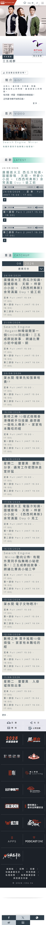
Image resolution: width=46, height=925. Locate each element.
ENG (29, 3)
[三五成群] (4, 200)
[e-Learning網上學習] (34, 773)
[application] (23, 129)
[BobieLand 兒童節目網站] (34, 756)
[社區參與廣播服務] (34, 789)
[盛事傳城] (34, 823)
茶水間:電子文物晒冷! (21, 604)
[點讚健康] (12, 756)
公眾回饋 (37, 728)
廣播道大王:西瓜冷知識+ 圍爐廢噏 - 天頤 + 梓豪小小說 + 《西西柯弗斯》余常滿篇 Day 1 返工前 (23, 177)
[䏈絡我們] (9, 728)
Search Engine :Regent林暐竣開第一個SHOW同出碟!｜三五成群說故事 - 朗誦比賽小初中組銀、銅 (22, 335)
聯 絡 (14, 728)
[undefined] (24, 3)
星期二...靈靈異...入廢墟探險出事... (22, 683)
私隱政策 (11, 875)
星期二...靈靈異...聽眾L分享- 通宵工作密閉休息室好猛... (23, 467)
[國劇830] (12, 773)
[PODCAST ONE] (34, 839)
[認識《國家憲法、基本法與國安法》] (34, 806)
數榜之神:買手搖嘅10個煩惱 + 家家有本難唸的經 (22, 643)
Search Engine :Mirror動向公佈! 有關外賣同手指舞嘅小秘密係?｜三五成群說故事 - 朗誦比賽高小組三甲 (22, 561)
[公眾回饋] (30, 728)
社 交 (36, 723)
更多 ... (5, 715)
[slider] (20, 187)
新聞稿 (11, 869)
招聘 (23, 869)
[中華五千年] (12, 856)
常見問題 (31, 872)
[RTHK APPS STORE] (12, 839)
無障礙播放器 (29, 875)
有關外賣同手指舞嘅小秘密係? (19, 147)
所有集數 (8, 57)
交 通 (14, 723)
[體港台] (34, 739)
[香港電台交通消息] (9, 723)
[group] (36, 187)
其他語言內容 (21, 878)
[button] (23, 129)
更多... (36, 103)
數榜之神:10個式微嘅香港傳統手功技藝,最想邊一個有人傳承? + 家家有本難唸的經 (23, 423)
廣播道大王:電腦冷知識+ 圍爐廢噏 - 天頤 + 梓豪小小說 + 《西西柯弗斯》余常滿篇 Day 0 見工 (23, 512)
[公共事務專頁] (12, 789)
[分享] (31, 723)
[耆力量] (12, 823)
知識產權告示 (13, 872)
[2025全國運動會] (12, 739)
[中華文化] (12, 806)
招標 (33, 869)
